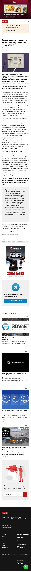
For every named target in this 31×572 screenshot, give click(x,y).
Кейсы (3, 541)
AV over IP (4, 241)
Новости (4, 536)
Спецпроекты (5, 547)
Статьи (3, 543)
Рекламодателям (23, 544)
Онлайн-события (23, 534)
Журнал (4, 534)
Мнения (4, 539)
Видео (3, 545)
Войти (22, 547)
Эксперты (20, 541)
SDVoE (9, 241)
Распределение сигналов (22, 241)
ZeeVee (13, 241)
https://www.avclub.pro (12, 234)
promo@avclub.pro (7, 527)
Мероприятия (21, 537)
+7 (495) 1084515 (6, 525)
